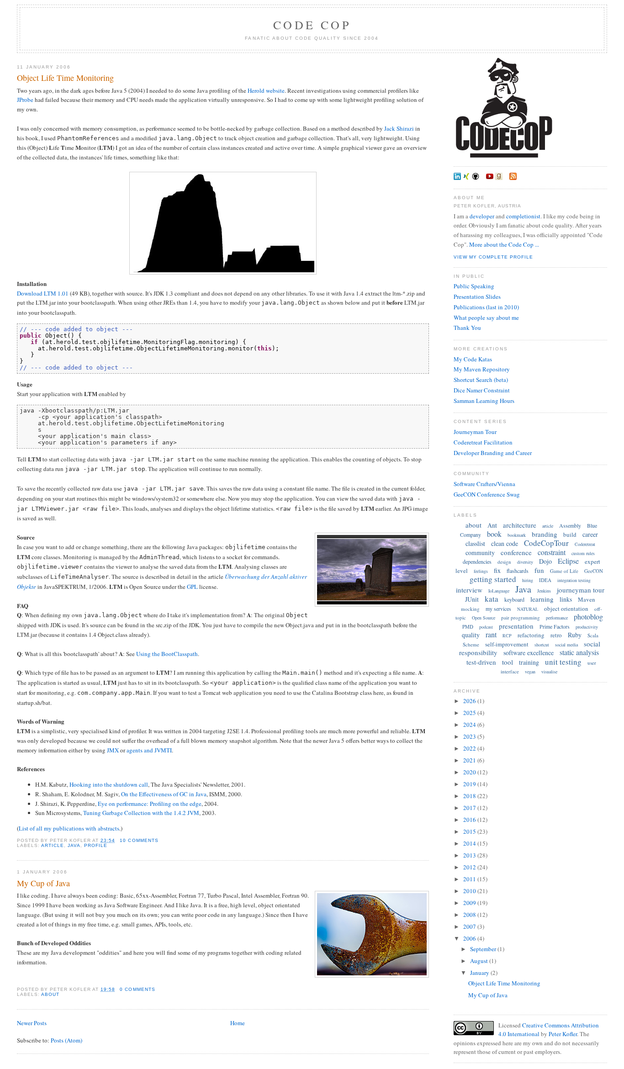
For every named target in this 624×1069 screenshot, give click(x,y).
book (494, 534)
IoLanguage (498, 590)
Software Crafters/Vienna (484, 484)
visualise (549, 671)
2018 (470, 796)
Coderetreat (585, 544)
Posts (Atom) (66, 1040)
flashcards (518, 570)
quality (471, 634)
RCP (507, 635)
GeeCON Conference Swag (487, 494)
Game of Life (564, 570)
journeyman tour (580, 589)
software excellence (528, 652)
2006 (470, 938)
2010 (470, 891)
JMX (113, 750)
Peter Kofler (563, 1034)
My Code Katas (473, 359)
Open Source (483, 617)
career (590, 534)
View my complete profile (493, 256)
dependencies (477, 561)
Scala (592, 635)
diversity (525, 562)
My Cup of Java (43, 883)
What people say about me (486, 317)
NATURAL (527, 609)
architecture (519, 524)
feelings (481, 571)
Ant (492, 525)
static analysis (579, 652)
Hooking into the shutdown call (108, 784)
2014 (470, 843)
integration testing (574, 580)
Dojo (545, 561)
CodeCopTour (546, 543)
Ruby (575, 634)
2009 (470, 903)
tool (507, 662)
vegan (530, 671)
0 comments (137, 989)
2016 (470, 819)
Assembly (570, 525)
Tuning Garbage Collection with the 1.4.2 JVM (141, 813)
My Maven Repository (482, 369)
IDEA (545, 580)
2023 (470, 736)
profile (95, 845)
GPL (192, 586)
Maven (586, 599)
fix (497, 570)
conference (516, 552)
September (483, 949)
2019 (470, 784)
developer (482, 216)
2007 (470, 926)
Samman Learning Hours (484, 401)
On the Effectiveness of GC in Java (163, 794)
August (479, 961)
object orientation (566, 608)
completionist (523, 216)
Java (74, 845)
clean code (504, 543)
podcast (486, 627)
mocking (470, 608)
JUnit (472, 599)
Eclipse (568, 561)
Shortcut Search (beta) (481, 380)
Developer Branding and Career (493, 453)
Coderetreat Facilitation (483, 442)
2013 (470, 855)
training (529, 662)
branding (544, 534)
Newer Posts (32, 1023)
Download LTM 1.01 (43, 293)
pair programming (520, 617)
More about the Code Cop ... (504, 244)
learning (542, 598)
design (504, 561)
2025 (470, 713)
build (569, 534)
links (566, 599)
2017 (470, 808)
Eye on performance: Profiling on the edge (149, 803)
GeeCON (593, 570)
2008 (470, 914)
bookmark (517, 535)
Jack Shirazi (399, 128)
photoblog (588, 616)
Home (237, 1023)
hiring (527, 580)
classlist (475, 543)
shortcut (541, 644)
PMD (467, 626)
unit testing (563, 661)
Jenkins (544, 590)
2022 (470, 748)
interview (469, 589)
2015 (470, 831)
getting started (493, 579)
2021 (470, 760)
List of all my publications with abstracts (69, 828)
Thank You (467, 327)
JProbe (25, 99)
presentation (516, 625)
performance (557, 617)
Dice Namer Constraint (482, 390)
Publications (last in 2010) (486, 307)
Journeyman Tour (475, 432)
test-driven (481, 662)
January (480, 972)
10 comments (139, 840)
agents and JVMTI (149, 750)
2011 (470, 879)
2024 (470, 724)
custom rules (583, 553)
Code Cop (312, 24)
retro (556, 635)
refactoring (531, 635)
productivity (587, 627)
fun (539, 570)
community (480, 552)
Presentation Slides (477, 296)
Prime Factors (554, 626)
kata (491, 598)
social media (566, 644)
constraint (552, 552)
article (52, 845)
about (50, 994)
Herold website (266, 90)
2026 (470, 701)
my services (498, 608)
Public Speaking (474, 286)
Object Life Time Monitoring (65, 77)
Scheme (471, 644)
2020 (470, 772)
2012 (470, 867)
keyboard (514, 599)
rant (491, 634)
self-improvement (507, 644)
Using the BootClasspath (167, 654)
